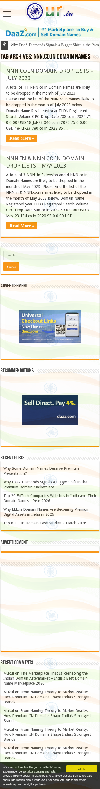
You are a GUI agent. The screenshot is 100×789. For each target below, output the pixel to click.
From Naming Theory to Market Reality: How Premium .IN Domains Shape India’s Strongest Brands (47, 697)
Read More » (21, 138)
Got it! (82, 768)
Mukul (8, 673)
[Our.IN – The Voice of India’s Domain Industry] (50, 10)
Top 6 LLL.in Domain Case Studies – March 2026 (44, 523)
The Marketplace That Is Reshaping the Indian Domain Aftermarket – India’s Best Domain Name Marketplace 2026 (45, 678)
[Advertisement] (50, 609)
